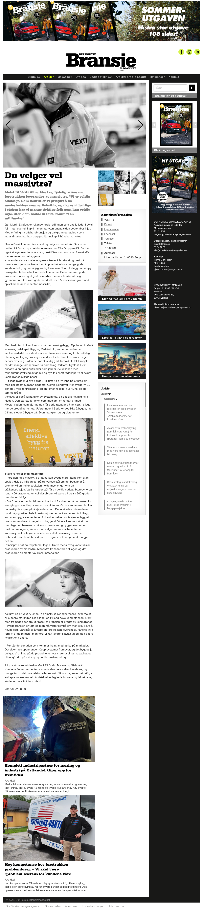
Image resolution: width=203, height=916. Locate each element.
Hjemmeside (111, 229)
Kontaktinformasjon (93, 906)
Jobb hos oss (116, 906)
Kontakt (174, 76)
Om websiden (52, 906)
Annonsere (71, 906)
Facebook (110, 233)
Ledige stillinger (101, 76)
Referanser (157, 76)
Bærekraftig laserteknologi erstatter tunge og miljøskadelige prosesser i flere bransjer (122, 487)
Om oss (81, 76)
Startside (34, 76)
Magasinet (64, 76)
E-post (108, 224)
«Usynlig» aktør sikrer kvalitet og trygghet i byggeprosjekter (119, 505)
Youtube (109, 238)
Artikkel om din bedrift (131, 76)
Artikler (49, 76)
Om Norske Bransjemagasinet (23, 906)
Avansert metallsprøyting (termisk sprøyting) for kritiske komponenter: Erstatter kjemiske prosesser (123, 433)
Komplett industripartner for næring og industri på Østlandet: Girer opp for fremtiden (122, 468)
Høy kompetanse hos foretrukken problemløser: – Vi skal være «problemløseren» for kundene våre (123, 412)
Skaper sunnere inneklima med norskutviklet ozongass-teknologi (123, 451)
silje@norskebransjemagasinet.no (170, 250)
